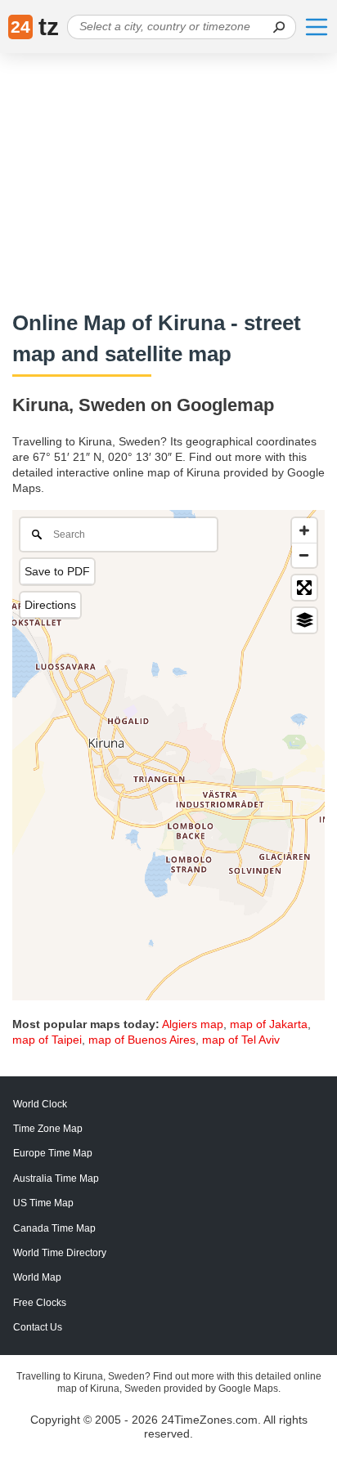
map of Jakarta (269, 1024)
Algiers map (192, 1024)
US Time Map (43, 1203)
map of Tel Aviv (241, 1039)
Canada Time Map (54, 1228)
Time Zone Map (48, 1128)
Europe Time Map (52, 1153)
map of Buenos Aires (141, 1039)
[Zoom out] (304, 555)
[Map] (168, 755)
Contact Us (37, 1327)
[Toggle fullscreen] (304, 587)
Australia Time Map (56, 1178)
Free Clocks (39, 1302)
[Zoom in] (304, 530)
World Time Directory (59, 1253)
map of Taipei (47, 1039)
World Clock (40, 1104)
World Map (37, 1277)
